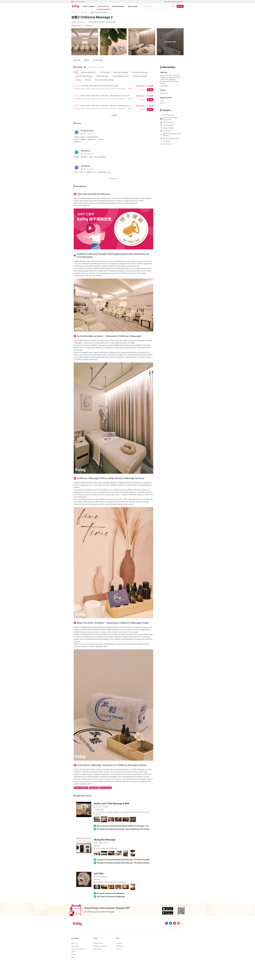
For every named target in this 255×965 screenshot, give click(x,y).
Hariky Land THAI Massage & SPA (111, 803)
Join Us (73, 951)
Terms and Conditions (78, 949)
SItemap (118, 949)
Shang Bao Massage (104, 839)
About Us (74, 943)
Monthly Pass (98, 949)
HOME (75, 12)
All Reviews (112, 179)
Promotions (119, 946)
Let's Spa (98, 873)
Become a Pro (98, 943)
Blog (72, 957)
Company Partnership (100, 946)
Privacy (73, 954)
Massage (84, 12)
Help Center (75, 946)
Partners (119, 943)
